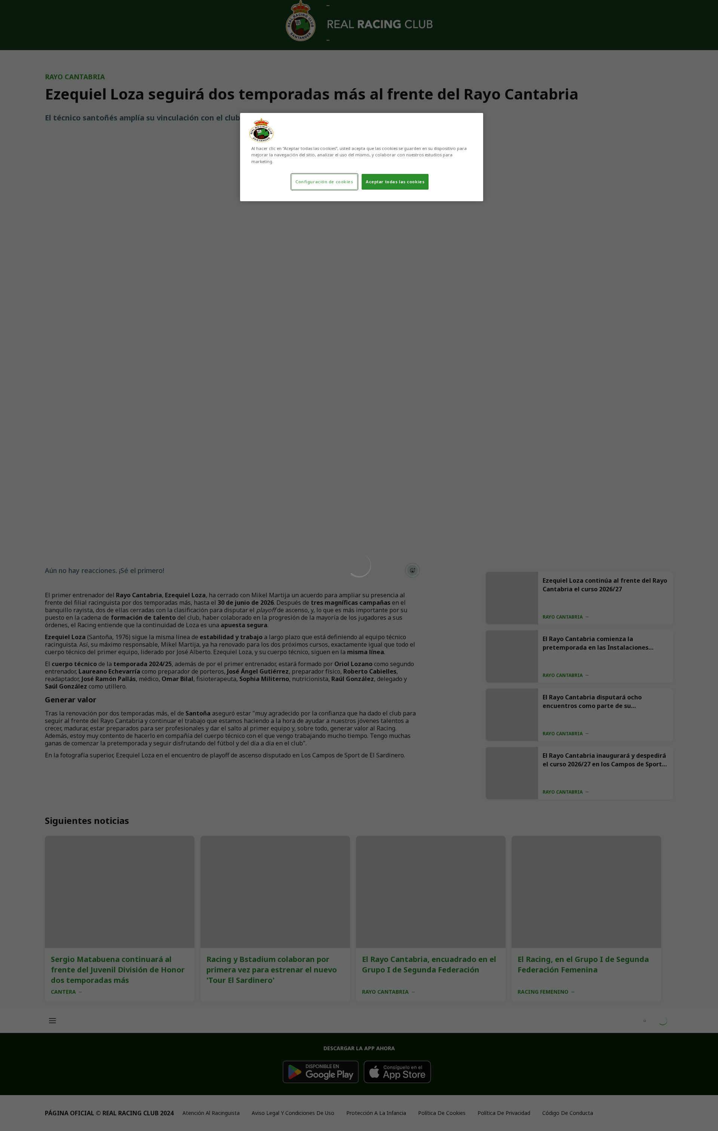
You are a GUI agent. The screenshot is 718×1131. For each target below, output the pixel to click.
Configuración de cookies (324, 181)
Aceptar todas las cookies (395, 181)
